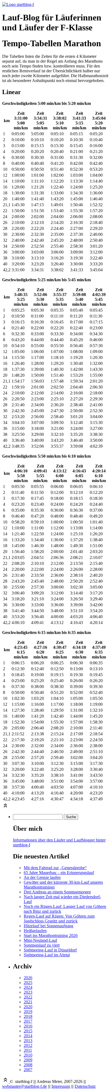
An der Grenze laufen (42, 877)
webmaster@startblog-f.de (24, 1086)
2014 (28, 1035)
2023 (28, 992)
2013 (28, 1040)
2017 (28, 1021)
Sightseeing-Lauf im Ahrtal (47, 955)
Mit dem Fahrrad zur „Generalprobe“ (55, 867)
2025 (28, 982)
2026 (28, 977)
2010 (28, 1055)
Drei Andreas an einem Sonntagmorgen (57, 892)
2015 (28, 1031)
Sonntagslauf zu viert (42, 945)
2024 (28, 987)
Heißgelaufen (35, 930)
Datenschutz (85, 1086)
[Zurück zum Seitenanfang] (5, 807)
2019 (28, 1011)
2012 (28, 1045)
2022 (28, 997)
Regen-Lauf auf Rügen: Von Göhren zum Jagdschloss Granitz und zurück (59, 918)
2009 (28, 1060)
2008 (28, 1065)
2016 (28, 1026)
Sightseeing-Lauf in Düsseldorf (50, 950)
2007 (28, 1069)
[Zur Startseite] (18, 4)
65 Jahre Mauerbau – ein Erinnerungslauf (59, 872)
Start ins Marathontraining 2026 (51, 935)
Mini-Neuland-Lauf (40, 940)
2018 (28, 1016)
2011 (28, 1050)
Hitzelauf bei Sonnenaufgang (48, 926)
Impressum (60, 1086)
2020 (28, 1006)
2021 (28, 1002)
